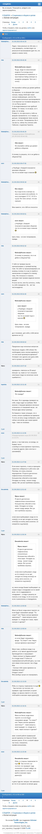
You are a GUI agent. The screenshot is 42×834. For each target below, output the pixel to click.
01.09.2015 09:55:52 (19, 342)
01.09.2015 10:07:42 (19, 366)
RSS (6, 34)
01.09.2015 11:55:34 (19, 534)
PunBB (15, 820)
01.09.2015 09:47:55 (19, 163)
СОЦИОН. (7, 4)
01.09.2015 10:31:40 (19, 384)
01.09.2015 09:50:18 (19, 182)
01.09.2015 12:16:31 (19, 706)
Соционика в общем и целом (23, 15)
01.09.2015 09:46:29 (19, 132)
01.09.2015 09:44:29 (19, 41)
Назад (13, 22)
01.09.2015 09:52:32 (19, 246)
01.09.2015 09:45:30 (19, 60)
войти (29, 28)
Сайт (3, 429)
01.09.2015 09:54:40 (19, 294)
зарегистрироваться (9, 30)
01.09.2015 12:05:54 (19, 628)
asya (2, 433)
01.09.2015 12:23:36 (19, 752)
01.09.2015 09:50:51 (19, 214)
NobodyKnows (5, 41)
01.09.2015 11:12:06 (19, 433)
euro (2, 163)
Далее (15, 24)
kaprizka (3, 384)
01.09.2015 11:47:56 (19, 462)
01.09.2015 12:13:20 (19, 681)
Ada (2, 60)
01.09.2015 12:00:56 (19, 606)
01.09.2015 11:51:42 (19, 489)
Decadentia (4, 489)
